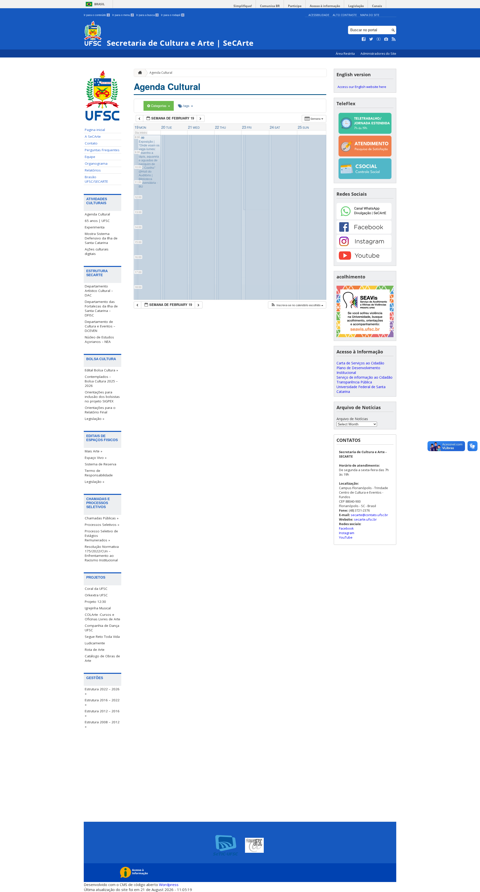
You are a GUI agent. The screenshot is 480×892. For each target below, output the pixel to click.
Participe (295, 6)
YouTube (345, 537)
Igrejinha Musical (98, 608)
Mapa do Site (369, 15)
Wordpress (168, 884)
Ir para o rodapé (172, 14)
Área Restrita (346, 53)
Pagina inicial (95, 129)
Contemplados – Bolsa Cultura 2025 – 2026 (101, 381)
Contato (91, 143)
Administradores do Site (378, 53)
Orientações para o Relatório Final (100, 409)
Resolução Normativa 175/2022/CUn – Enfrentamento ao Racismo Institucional (102, 553)
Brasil (99, 4)
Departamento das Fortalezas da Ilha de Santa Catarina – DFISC (101, 308)
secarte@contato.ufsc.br (369, 515)
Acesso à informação (325, 6)
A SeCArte (93, 136)
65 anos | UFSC (97, 220)
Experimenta (94, 227)
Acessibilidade (318, 15)
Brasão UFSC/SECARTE (96, 179)
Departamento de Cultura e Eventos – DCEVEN (100, 326)
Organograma (96, 163)
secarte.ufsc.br (365, 519)
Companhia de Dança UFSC (102, 627)
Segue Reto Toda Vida (102, 636)
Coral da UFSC (96, 588)
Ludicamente (95, 643)
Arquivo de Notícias (352, 418)
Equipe (90, 156)
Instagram (346, 533)
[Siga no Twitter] (371, 39)
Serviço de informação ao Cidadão (364, 377)
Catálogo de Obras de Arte (102, 658)
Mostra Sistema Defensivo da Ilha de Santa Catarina (101, 238)
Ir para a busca (147, 14)
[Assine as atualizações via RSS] (394, 39)
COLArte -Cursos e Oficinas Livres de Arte (102, 616)
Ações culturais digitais (96, 251)
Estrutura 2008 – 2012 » (102, 724)
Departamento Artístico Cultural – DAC (99, 290)
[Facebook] (364, 232)
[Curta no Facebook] (364, 39)
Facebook (346, 528)
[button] (297, 305)
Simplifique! (243, 6)
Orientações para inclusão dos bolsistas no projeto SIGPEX (102, 396)
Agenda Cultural (97, 214)
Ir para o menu (122, 14)
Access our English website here (362, 86)
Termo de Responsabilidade (99, 472)
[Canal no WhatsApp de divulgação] (364, 218)
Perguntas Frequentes (102, 150)
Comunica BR (270, 6)
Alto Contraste (345, 15)
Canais (377, 6)
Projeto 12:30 (95, 601)
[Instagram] (364, 246)
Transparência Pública (354, 382)
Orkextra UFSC (96, 595)
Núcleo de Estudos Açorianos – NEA (99, 339)
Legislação (356, 6)
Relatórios (93, 170)
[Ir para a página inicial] (139, 73)
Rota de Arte (94, 649)
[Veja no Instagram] (386, 39)
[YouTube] (364, 260)
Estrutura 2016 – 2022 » (102, 702)
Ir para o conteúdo (96, 14)
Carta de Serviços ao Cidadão (360, 363)
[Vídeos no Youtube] (379, 39)
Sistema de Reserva (100, 464)
